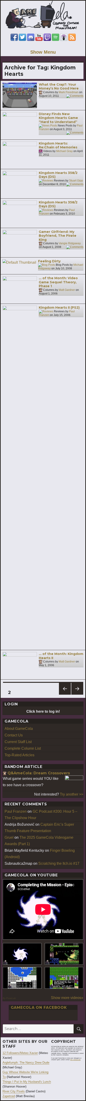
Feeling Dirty (49, 261)
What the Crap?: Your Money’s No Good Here (59, 86)
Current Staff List (18, 742)
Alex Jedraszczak (75, 1059)
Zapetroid (9, 1096)
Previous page (65, 694)
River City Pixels (14, 1091)
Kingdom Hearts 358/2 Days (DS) (58, 175)
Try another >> (71, 794)
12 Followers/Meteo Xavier (20, 1053)
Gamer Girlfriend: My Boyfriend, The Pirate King (57, 236)
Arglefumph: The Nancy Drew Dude (26, 1062)
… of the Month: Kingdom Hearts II (61, 656)
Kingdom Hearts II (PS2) (59, 307)
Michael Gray (64, 151)
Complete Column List (23, 748)
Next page (77, 694)
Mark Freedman (68, 92)
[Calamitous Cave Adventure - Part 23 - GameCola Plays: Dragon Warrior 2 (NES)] (22, 978)
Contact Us (14, 735)
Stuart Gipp (76, 180)
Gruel (9, 837)
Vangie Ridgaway (70, 243)
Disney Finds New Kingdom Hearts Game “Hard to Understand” (58, 118)
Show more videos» (67, 998)
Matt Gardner (67, 290)
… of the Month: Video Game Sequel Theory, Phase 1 (58, 282)
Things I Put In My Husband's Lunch (27, 1081)
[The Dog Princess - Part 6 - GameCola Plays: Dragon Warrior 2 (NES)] (64, 978)
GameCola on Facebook (39, 1007)
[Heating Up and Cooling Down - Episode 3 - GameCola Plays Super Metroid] (64, 954)
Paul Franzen (16, 811)
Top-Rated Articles (19, 755)
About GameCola (19, 728)
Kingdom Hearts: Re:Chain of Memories (58, 145)
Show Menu (43, 52)
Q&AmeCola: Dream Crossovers (39, 773)
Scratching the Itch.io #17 (58, 863)
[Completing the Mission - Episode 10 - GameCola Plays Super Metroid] (22, 954)
